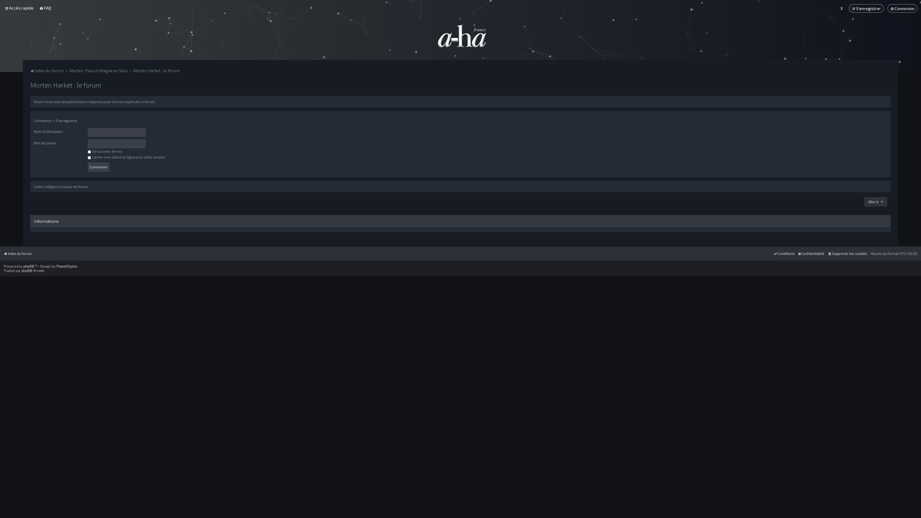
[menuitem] (45, 8)
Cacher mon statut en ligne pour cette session (128, 157)
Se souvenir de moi (107, 151)
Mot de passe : (46, 143)
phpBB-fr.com (33, 270)
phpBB (29, 266)
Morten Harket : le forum (65, 85)
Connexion (43, 120)
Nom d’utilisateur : (49, 131)
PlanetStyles (66, 266)
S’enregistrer (66, 120)
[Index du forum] (460, 36)
